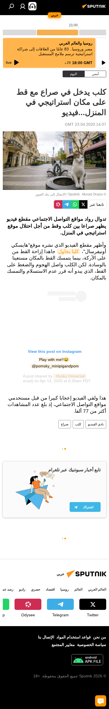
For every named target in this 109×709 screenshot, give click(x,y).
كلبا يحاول (68, 251)
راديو (22, 589)
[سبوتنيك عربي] (95, 8)
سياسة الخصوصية (91, 644)
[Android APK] (87, 660)
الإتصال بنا (46, 637)
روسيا (64, 589)
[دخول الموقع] (22, 6)
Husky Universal (70, 376)
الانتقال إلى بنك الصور (50, 194)
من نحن (99, 637)
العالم (78, 589)
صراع (64, 424)
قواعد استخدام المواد (73, 637)
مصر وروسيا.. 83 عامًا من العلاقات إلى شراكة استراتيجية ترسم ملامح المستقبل (55, 51)
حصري (35, 589)
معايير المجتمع (63, 644)
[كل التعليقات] (100, 700)
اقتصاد (50, 589)
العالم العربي (97, 589)
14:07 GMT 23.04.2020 (85, 124)
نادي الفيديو (96, 424)
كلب (78, 424)
